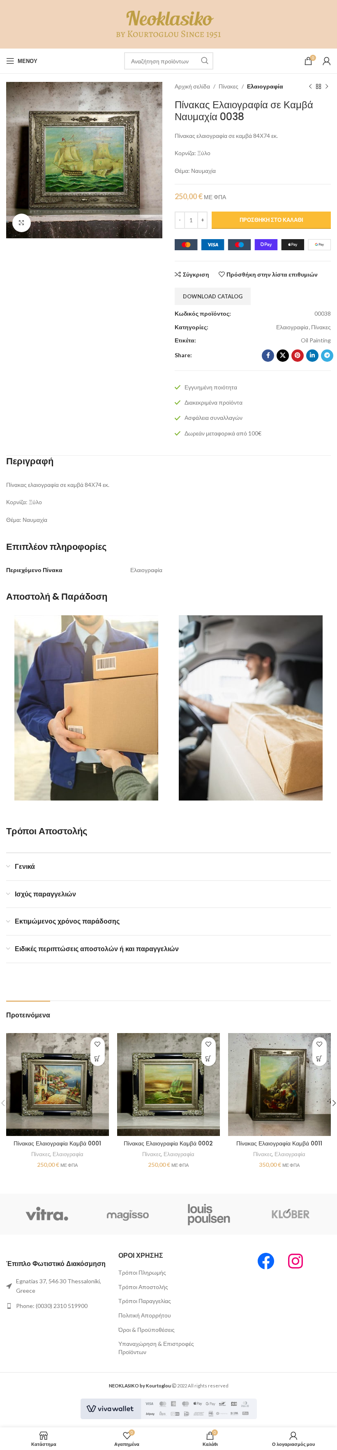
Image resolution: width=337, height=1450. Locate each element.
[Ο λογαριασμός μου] (327, 61)
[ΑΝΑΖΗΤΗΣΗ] (204, 61)
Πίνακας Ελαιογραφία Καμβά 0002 (168, 1143)
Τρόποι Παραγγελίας (144, 1300)
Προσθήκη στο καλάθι (271, 219)
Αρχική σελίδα (192, 86)
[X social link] (283, 355)
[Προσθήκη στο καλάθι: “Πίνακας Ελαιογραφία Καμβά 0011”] (319, 1059)
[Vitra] (47, 1214)
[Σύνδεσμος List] (56, 1286)
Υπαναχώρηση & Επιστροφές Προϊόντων (156, 1347)
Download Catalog (212, 296)
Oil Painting (316, 340)
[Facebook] (266, 1261)
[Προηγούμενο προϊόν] (310, 87)
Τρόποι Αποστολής (143, 1286)
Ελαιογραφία (265, 86)
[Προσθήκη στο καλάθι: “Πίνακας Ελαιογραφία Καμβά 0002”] (208, 1059)
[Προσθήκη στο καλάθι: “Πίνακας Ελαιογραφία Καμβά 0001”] (97, 1059)
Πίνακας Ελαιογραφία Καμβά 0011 (279, 1143)
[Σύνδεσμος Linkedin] (312, 355)
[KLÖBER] (290, 1214)
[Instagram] (295, 1261)
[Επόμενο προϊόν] (327, 87)
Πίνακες (228, 86)
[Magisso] (128, 1214)
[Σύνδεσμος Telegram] (327, 355)
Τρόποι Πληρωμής (142, 1272)
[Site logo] (168, 23)
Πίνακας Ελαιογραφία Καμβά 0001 (57, 1143)
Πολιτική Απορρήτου (144, 1315)
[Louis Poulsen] (209, 1214)
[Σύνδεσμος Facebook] (268, 355)
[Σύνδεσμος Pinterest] (297, 355)
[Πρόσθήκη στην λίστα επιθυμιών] (97, 1044)
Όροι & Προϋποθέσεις (146, 1329)
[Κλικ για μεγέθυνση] (21, 223)
